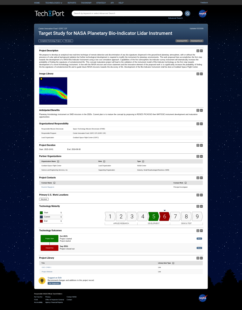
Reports (72, 3)
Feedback (204, 3)
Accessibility (38, 302)
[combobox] (127, 13)
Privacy (48, 297)
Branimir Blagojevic (47, 187)
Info (197, 50)
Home (37, 3)
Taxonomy (86, 3)
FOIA (36, 299)
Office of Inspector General (54, 299)
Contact (69, 299)
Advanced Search (175, 18)
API (112, 3)
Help (121, 3)
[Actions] (58, 161)
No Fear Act (38, 297)
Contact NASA (71, 297)
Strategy (101, 3)
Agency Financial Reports (54, 302)
